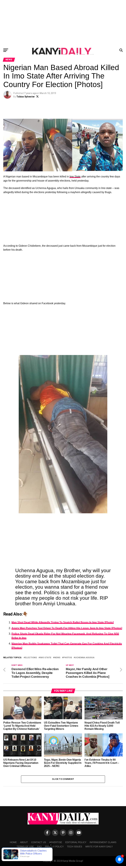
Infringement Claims (103, 842)
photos (67, 658)
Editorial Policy (75, 842)
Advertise (55, 842)
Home (13, 842)
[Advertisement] (63, 23)
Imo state (45, 658)
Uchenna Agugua (84, 658)
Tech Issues (74, 846)
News (57, 658)
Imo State (75, 176)
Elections (31, 658)
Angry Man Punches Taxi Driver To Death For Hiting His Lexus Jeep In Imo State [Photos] (66, 628)
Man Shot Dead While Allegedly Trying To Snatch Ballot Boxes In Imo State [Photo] (62, 622)
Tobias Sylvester (25, 96)
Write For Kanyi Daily (99, 846)
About (24, 842)
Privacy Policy (54, 846)
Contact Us (38, 842)
